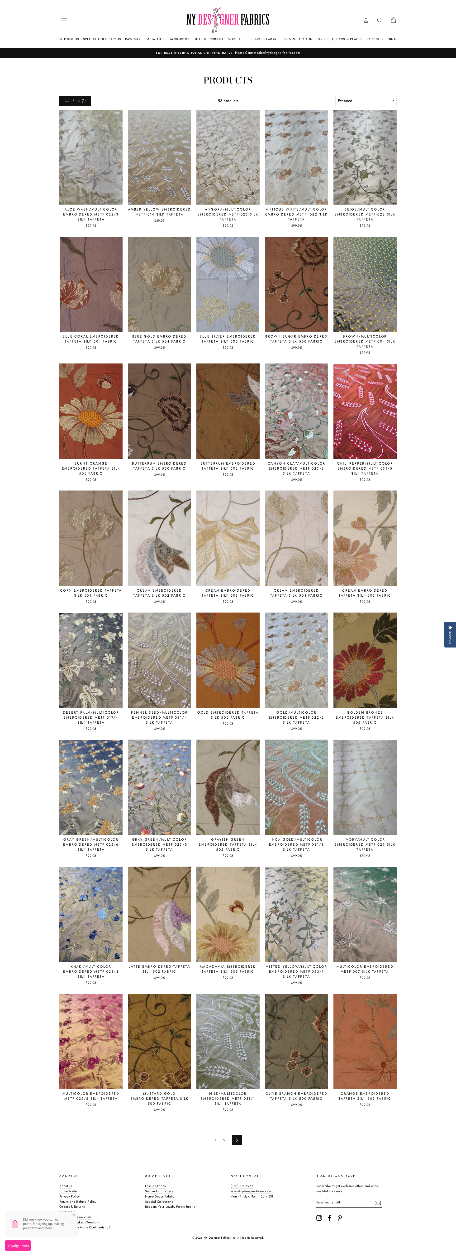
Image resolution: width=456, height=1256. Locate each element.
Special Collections (102, 39)
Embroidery (178, 39)
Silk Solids (69, 39)
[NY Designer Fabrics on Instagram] (319, 1218)
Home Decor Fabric (159, 1196)
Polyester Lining (381, 39)
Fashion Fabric (156, 1185)
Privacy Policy (69, 1196)
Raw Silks (134, 39)
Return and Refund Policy (77, 1201)
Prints (289, 39)
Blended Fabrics (265, 39)
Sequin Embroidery (159, 1191)
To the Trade (68, 1191)
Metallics (155, 39)
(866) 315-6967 (242, 1185)
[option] (228, 52)
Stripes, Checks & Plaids (339, 39)
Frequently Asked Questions (79, 1222)
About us (65, 1185)
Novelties (237, 39)
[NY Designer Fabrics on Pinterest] (339, 1218)
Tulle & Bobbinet (208, 39)
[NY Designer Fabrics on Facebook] (329, 1218)
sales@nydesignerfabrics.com (252, 1191)
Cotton (306, 39)
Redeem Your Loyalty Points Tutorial (170, 1206)
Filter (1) (78, 100)
